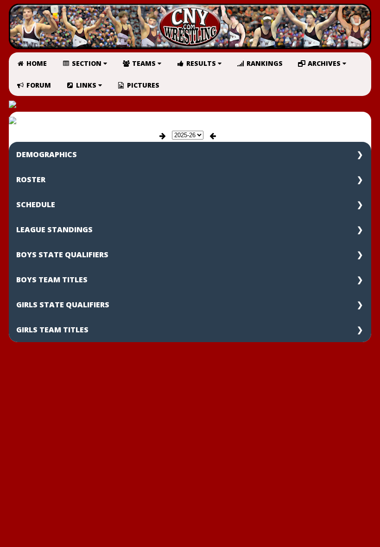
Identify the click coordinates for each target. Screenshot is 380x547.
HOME (36, 63)
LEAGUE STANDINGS (54, 229)
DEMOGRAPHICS (46, 154)
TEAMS (144, 63)
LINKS (86, 85)
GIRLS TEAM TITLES (52, 329)
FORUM (38, 85)
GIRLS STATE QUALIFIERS (62, 304)
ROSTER (30, 179)
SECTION (86, 63)
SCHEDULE (35, 204)
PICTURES (142, 85)
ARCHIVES (324, 63)
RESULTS (201, 63)
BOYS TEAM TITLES (52, 279)
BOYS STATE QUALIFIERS (62, 254)
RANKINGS (264, 63)
